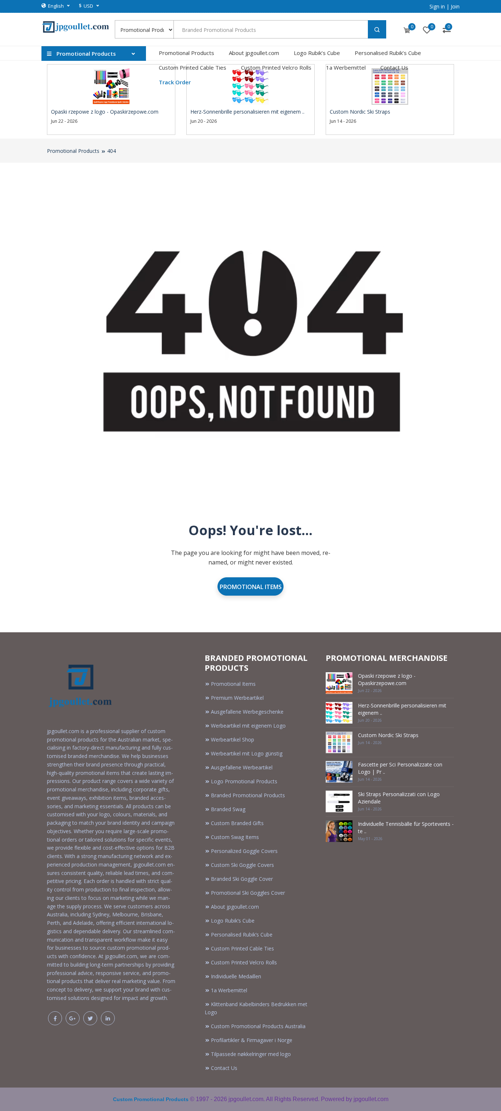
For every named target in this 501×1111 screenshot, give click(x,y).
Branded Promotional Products (248, 795)
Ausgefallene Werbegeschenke (247, 711)
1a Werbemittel (346, 67)
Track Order (175, 82)
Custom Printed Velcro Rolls (276, 67)
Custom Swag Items (235, 837)
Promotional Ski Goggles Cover (248, 892)
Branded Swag (228, 809)
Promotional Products (186, 52)
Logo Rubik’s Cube (317, 52)
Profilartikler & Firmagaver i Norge (251, 1040)
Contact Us (394, 67)
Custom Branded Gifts (237, 823)
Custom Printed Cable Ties (192, 67)
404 (111, 150)
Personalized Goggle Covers (244, 850)
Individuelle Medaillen (236, 976)
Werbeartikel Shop (232, 739)
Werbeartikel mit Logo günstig (246, 753)
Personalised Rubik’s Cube (388, 52)
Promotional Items (251, 587)
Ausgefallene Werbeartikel (242, 767)
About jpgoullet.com (254, 52)
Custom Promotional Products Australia (258, 1026)
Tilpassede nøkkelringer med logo (251, 1054)
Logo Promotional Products (244, 781)
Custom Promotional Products (151, 1099)
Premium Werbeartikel (237, 697)
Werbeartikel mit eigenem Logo (248, 725)
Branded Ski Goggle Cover (242, 878)
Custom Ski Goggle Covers (242, 864)
